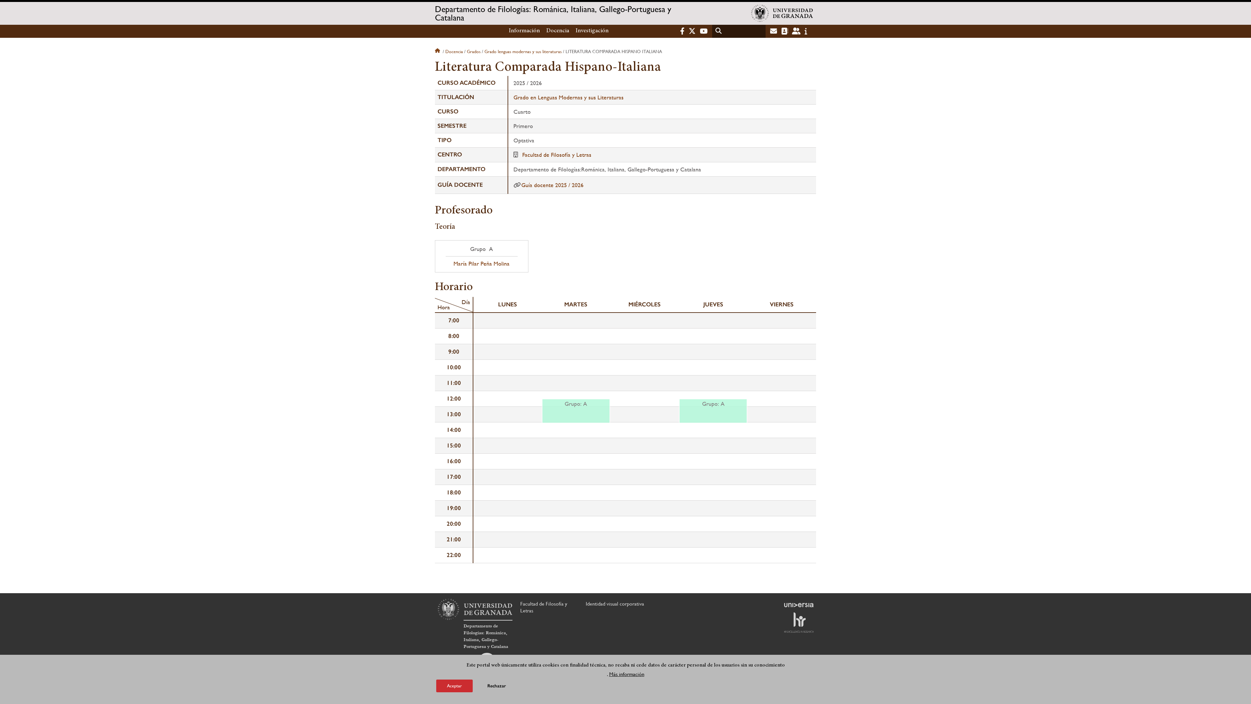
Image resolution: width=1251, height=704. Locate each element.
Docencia (557, 31)
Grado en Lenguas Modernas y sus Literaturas (568, 97)
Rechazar (496, 686)
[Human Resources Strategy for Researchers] (798, 622)
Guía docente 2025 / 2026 (552, 185)
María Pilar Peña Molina (481, 263)
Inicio (438, 51)
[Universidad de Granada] (782, 13)
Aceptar (454, 685)
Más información (626, 674)
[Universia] (798, 605)
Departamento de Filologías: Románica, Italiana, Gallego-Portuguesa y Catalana (553, 13)
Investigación (592, 31)
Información (524, 31)
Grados (474, 51)
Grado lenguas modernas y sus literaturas (523, 51)
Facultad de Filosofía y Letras (556, 154)
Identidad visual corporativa (615, 604)
